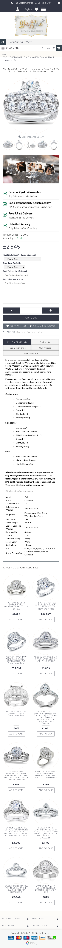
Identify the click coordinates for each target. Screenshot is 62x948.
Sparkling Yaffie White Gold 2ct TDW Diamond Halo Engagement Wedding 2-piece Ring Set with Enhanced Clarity (16, 832)
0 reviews (21, 332)
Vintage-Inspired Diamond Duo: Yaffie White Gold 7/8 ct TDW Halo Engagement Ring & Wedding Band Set (16, 776)
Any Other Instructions (13, 279)
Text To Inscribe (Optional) (15, 271)
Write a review (35, 332)
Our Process (45, 347)
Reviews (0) (45, 342)
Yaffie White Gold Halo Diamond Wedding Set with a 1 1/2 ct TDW (45, 659)
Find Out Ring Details (17, 342)
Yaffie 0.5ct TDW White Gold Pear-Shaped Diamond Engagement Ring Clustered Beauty (46, 775)
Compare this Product (44, 326)
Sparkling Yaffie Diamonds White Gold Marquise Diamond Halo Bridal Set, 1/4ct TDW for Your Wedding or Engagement (46, 833)
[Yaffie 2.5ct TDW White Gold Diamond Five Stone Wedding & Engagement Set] (31, 106)
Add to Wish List (18, 326)
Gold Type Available (12, 263)
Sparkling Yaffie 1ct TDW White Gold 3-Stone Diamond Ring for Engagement (16, 889)
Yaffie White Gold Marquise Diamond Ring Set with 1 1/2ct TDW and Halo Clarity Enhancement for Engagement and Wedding (45, 717)
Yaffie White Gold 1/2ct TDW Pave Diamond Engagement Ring (16, 713)
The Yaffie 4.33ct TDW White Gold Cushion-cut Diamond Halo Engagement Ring (45, 606)
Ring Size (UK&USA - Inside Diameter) (19, 255)
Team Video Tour (31, 353)
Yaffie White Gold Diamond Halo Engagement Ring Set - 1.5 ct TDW (16, 606)
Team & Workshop (17, 347)
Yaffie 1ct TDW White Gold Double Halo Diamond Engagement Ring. (45, 889)
